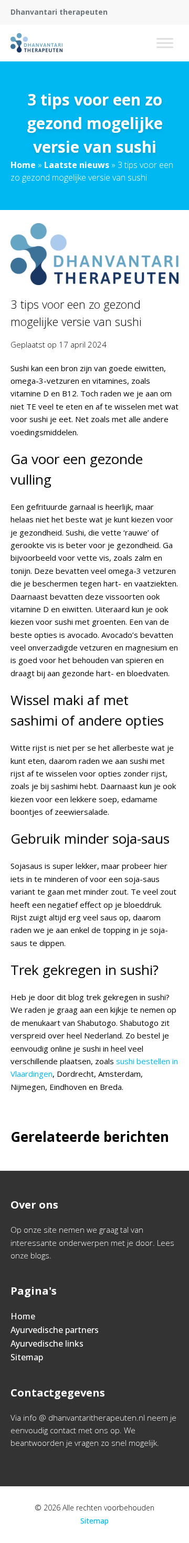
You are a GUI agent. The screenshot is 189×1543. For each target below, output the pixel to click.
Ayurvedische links (46, 1343)
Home (23, 165)
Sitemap (26, 1357)
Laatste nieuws (76, 165)
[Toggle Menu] (164, 43)
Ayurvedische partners (54, 1330)
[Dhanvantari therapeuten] (36, 43)
